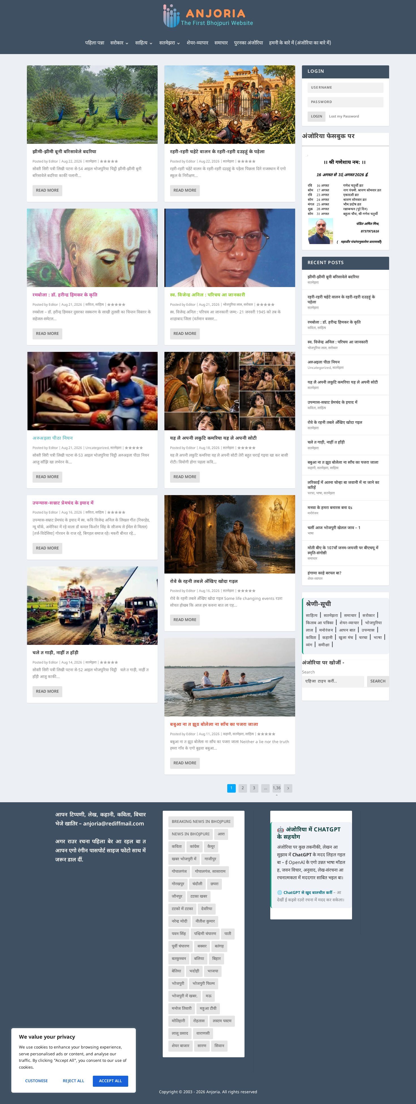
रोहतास (199, 1021)
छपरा (214, 884)
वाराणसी (203, 1033)
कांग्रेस (194, 847)
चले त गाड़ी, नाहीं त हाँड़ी (55, 653)
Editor (53, 161)
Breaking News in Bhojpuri (201, 822)
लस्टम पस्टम (222, 1021)
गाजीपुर (210, 859)
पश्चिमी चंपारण (205, 934)
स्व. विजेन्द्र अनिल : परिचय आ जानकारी (207, 295)
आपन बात (347, 630)
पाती (227, 934)
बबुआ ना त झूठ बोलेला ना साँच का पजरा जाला (214, 725)
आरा (221, 834)
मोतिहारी (178, 1021)
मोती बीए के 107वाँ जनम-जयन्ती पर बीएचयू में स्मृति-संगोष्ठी (343, 550)
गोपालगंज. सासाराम (210, 871)
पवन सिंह (179, 934)
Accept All (110, 1081)
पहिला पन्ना (94, 43)
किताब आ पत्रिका (320, 623)
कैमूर (211, 847)
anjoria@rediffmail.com (113, 824)
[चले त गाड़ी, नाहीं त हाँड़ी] (92, 605)
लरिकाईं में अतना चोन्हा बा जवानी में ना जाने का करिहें (343, 485)
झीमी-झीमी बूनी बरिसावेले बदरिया (65, 152)
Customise (36, 1081)
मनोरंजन (313, 513)
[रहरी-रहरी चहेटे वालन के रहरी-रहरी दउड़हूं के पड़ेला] (229, 104)
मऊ (208, 996)
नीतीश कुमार (205, 921)
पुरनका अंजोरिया (248, 43)
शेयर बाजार (180, 1046)
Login (316, 116)
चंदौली (197, 884)
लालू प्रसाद (180, 1033)
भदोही (194, 971)
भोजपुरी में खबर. (185, 996)
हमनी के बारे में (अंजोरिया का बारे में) (300, 43)
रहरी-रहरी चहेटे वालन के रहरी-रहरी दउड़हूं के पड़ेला (217, 152)
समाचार (221, 43)
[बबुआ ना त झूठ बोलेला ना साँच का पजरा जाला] (229, 677)
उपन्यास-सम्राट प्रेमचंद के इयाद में (63, 503)
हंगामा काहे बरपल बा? (325, 573)
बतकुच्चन (179, 959)
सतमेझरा (167, 43)
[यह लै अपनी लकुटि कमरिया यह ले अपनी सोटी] (229, 391)
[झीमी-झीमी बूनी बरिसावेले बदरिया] (92, 104)
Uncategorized (97, 448)
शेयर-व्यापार (197, 43)
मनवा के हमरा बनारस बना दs (330, 508)
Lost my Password (344, 116)
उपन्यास (368, 630)
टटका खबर (198, 896)
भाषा (319, 493)
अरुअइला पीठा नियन (53, 439)
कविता (89, 305)
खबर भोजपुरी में (184, 859)
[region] (73, 1060)
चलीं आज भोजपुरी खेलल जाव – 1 (334, 528)
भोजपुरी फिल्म (203, 984)
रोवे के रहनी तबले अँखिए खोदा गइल (204, 582)
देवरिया (206, 909)
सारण (202, 1046)
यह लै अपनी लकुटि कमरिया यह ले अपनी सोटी (213, 439)
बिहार (216, 959)
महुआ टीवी (208, 1008)
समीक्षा (324, 645)
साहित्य (141, 43)
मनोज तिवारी (182, 1008)
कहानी (227, 734)
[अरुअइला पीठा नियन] (92, 391)
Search (308, 672)
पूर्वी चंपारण (180, 946)
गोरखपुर (178, 884)
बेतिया (176, 971)
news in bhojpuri (190, 834)
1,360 (277, 792)
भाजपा (212, 971)
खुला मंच (346, 638)
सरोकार (116, 43)
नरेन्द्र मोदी (179, 921)
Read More (47, 190)
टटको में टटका (182, 909)
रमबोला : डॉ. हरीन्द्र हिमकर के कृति (65, 295)
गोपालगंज (179, 871)
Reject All (73, 1081)
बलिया (199, 959)
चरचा (311, 493)
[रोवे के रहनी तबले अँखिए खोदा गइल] (229, 534)
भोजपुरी (178, 984)
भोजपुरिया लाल (232, 305)
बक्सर (202, 946)
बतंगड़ (219, 946)
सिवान (219, 1046)
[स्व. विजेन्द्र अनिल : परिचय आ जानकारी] (229, 248)
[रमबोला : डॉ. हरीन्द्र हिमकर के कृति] (92, 248)
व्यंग (310, 645)
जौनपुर (177, 896)
